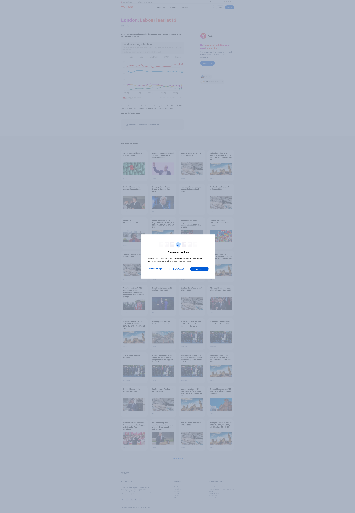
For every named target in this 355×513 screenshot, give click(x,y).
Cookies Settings (155, 269)
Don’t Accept (178, 269)
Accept (199, 269)
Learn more (187, 261)
